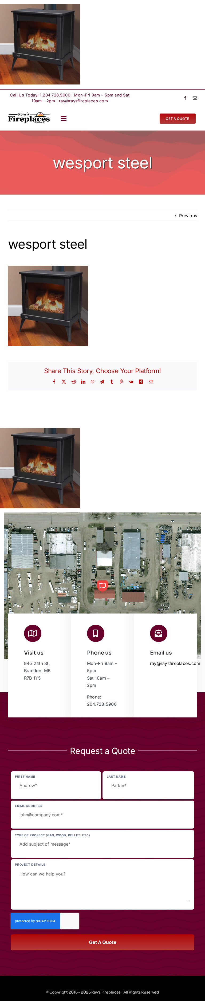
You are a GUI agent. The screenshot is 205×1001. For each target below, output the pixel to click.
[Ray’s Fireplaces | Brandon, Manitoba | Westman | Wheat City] (29, 114)
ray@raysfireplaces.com (83, 100)
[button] (102, 585)
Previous (188, 215)
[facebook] (185, 98)
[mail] (195, 98)
